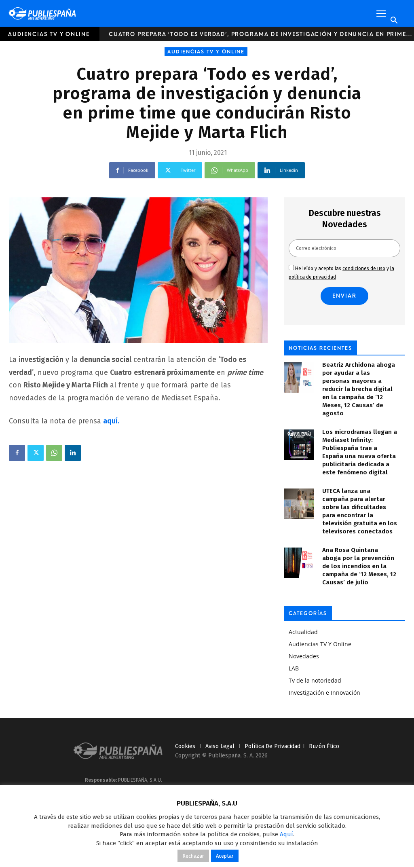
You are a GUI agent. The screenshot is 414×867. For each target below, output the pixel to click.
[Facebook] (17, 453)
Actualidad (303, 632)
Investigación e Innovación (324, 692)
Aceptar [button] (225, 856)
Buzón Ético (324, 746)
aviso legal (219, 746)
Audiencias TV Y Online (49, 34)
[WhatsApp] (54, 453)
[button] (381, 14)
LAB (294, 668)
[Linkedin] (73, 453)
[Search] (393, 20)
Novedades (304, 656)
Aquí (286, 834)
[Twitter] (35, 453)
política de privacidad (272, 746)
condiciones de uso (363, 268)
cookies (185, 746)
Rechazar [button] (193, 856)
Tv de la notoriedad (315, 680)
